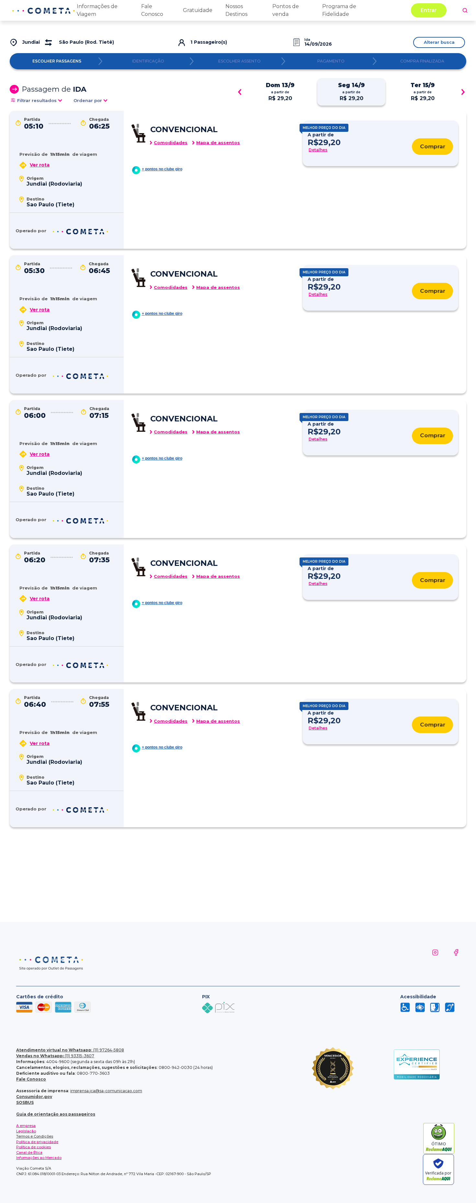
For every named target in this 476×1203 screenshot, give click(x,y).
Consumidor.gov (34, 1096)
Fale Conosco (31, 1079)
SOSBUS (25, 1102)
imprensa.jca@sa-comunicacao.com (106, 1090)
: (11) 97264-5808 (70, 1050)
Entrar (429, 10)
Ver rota (40, 165)
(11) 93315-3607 (55, 1055)
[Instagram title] (428, 960)
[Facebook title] (449, 960)
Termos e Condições (34, 1136)
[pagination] (465, 10)
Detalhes (318, 149)
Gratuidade (197, 10)
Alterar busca (439, 42)
